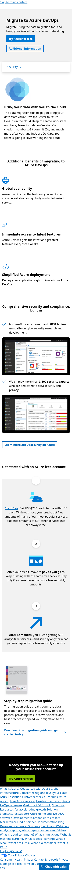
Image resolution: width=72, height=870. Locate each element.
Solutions (58, 805)
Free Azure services (22, 801)
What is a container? (44, 843)
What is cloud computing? (17, 834)
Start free (11, 508)
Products (52, 797)
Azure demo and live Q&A (47, 814)
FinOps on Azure (11, 805)
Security (12, 67)
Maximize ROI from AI (37, 805)
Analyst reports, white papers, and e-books (28, 830)
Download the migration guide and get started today (31, 732)
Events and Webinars (55, 826)
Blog (61, 822)
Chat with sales (56, 866)
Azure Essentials (10, 797)
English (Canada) (11, 851)
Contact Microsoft (46, 859)
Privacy (63, 859)
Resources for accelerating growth (23, 809)
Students (34, 826)
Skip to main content (13, 2)
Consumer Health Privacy (16, 859)
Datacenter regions (32, 793)
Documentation (47, 822)
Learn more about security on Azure (30, 445)
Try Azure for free (21, 39)
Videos (61, 830)
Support (23, 814)
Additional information (25, 48)
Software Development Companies (23, 818)
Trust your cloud (56, 793)
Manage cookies (11, 864)
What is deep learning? (40, 839)
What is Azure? (9, 789)
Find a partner (26, 822)
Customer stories (33, 797)
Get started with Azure (35, 789)
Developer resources (14, 826)
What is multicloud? (48, 834)
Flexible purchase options (53, 801)
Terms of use (30, 864)
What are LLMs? (19, 843)
